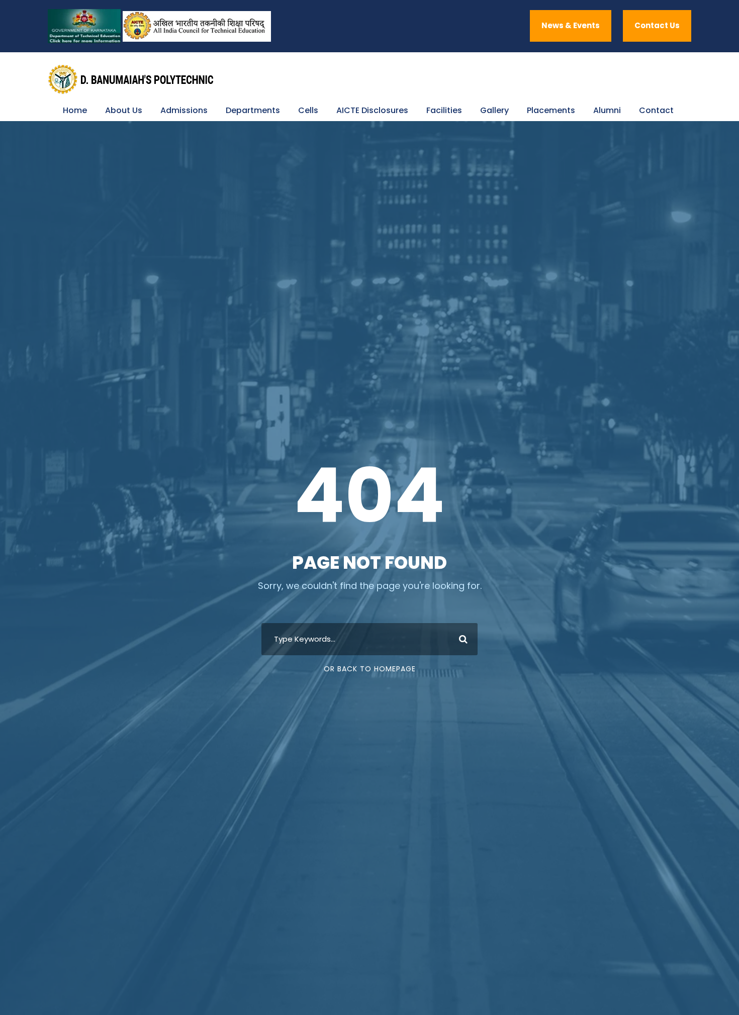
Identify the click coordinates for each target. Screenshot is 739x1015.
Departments (253, 110)
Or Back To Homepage (370, 669)
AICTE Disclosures (372, 110)
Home (75, 110)
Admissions (184, 110)
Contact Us (657, 25)
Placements (551, 110)
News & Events (570, 25)
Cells (308, 110)
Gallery (494, 110)
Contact (656, 110)
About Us (123, 110)
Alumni (607, 110)
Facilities (444, 110)
